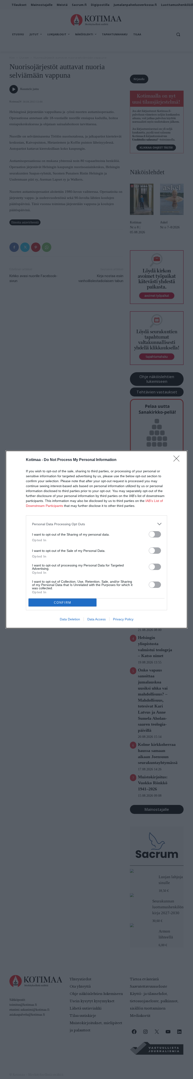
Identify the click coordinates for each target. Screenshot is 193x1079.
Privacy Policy (123, 619)
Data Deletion (70, 619)
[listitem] (96, 523)
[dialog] (96, 539)
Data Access (96, 619)
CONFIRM (62, 602)
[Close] (177, 460)
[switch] (155, 534)
